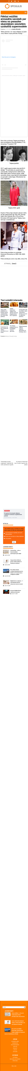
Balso (14, 542)
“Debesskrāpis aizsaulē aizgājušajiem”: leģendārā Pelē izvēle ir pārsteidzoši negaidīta (7, 463)
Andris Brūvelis (16, 29)
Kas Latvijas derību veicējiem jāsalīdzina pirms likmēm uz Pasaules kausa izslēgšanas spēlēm (16, 572)
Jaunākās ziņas (15, 1041)
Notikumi (7, 336)
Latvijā (15, 1049)
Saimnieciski (15, 1043)
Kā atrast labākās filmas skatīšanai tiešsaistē (15, 591)
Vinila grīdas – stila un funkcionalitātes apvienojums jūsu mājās (15, 552)
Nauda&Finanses (15, 1044)
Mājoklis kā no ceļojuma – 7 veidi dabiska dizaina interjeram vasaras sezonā (16, 582)
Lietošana (15, 1057)
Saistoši (15, 1046)
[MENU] (25, 12)
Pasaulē (11, 336)
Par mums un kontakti (15, 1059)
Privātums (15, 1060)
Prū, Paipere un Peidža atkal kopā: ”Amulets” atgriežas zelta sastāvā (20, 463)
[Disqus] (14, 486)
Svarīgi (15, 336)
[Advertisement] (14, 91)
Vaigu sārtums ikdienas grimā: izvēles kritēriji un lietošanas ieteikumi (16, 562)
